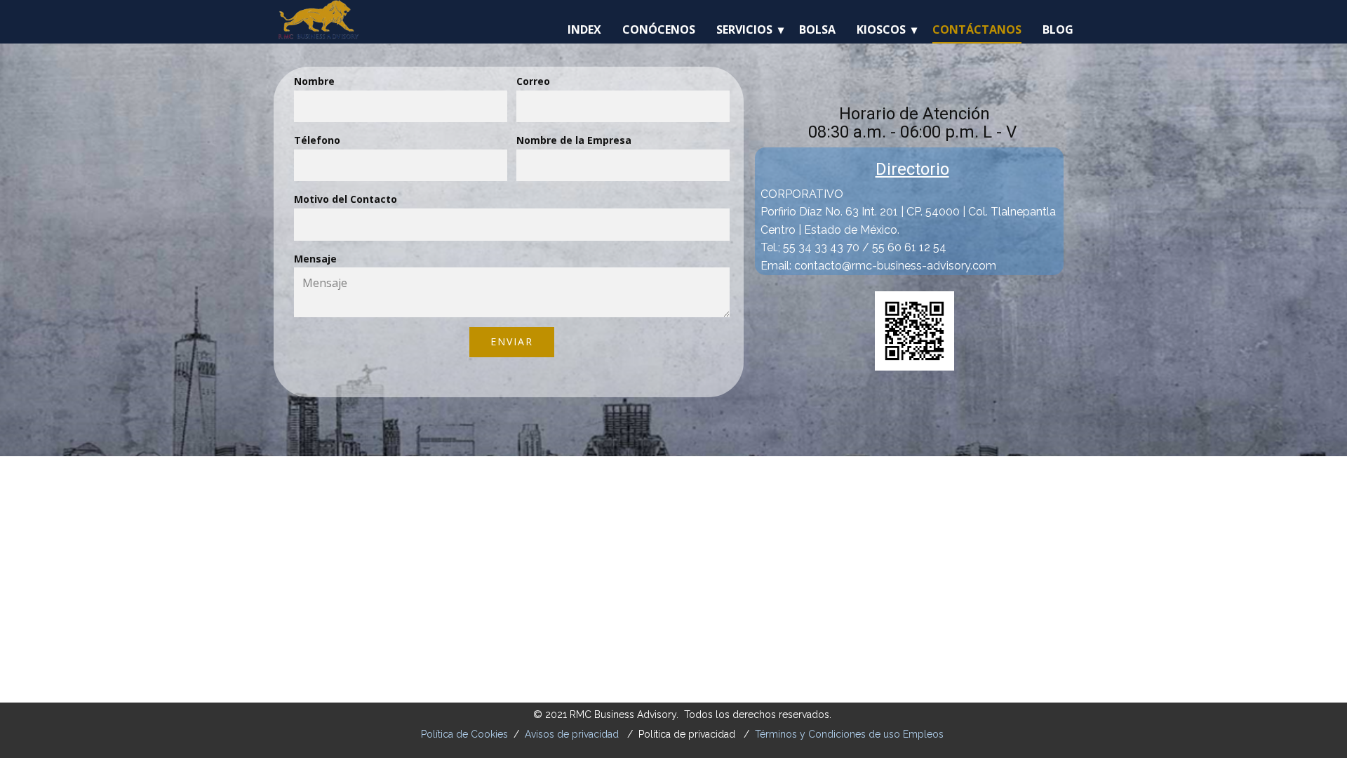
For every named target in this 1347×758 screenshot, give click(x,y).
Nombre (314, 81)
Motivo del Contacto (345, 199)
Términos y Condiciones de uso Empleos (849, 734)
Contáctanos (976, 29)
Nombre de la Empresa (573, 140)
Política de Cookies (464, 734)
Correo (533, 81)
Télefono (317, 140)
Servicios (744, 29)
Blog (1058, 29)
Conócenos (658, 29)
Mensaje (315, 258)
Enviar (511, 341)
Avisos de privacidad (572, 734)
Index (584, 29)
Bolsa (817, 29)
